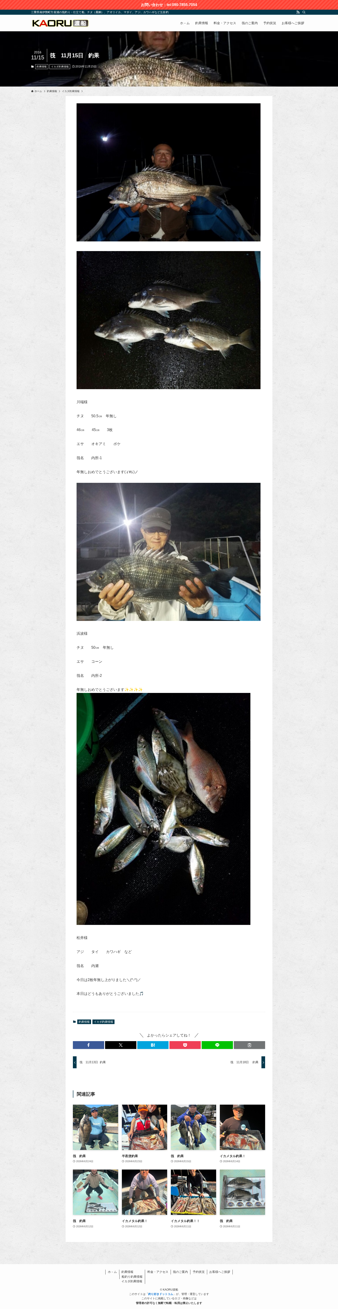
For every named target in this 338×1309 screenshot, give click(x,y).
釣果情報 (42, 66)
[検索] (304, 12)
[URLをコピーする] (249, 1045)
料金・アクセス (157, 1272)
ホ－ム (112, 1272)
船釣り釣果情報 (132, 1276)
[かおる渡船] (60, 23)
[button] (88, 1045)
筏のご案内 (180, 1272)
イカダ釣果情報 (60, 66)
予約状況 (199, 1272)
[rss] (298, 12)
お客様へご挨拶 (219, 1272)
